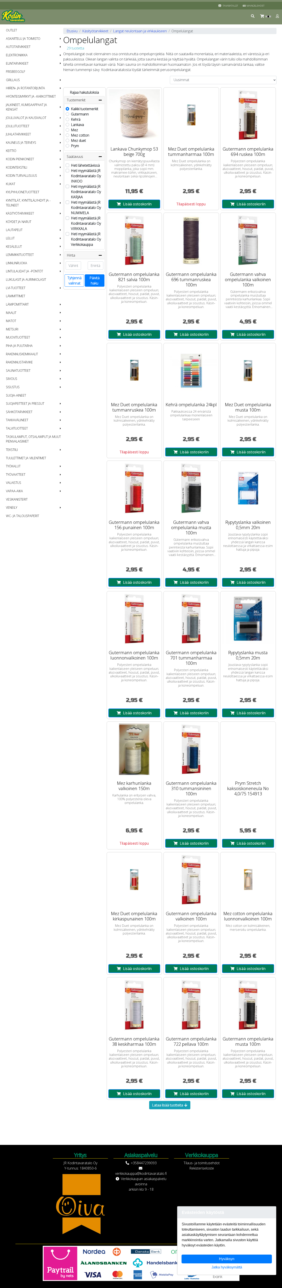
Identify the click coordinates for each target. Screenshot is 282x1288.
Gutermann (80, 114)
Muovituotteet (18, 337)
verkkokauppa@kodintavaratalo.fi (141, 1173)
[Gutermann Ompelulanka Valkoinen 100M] (191, 879)
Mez (74, 130)
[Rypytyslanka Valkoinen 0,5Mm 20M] (248, 488)
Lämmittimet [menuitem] (15, 296)
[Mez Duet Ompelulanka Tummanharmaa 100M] (191, 115)
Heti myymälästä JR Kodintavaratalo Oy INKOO (86, 176)
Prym (75, 145)
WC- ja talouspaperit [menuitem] (22, 516)
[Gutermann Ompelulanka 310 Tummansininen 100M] (191, 749)
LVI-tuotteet (15, 288)
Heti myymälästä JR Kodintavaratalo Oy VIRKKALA (86, 223)
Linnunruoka (16, 263)
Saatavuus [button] (75, 156)
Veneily (11, 507)
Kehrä (75, 119)
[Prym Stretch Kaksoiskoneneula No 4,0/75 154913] (248, 749)
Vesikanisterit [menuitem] (17, 499)
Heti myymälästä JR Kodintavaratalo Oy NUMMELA (86, 207)
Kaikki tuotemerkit (84, 108)
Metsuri (12, 329)
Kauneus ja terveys (21, 142)
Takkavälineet (17, 420)
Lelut (10, 238)
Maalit (11, 313)
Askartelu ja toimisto (23, 38)
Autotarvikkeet (18, 47)
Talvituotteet (17, 428)
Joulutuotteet (17, 126)
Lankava (77, 124)
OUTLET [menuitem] (11, 30)
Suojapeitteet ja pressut (25, 403)
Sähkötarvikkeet (19, 412)
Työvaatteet (15, 474)
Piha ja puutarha (19, 346)
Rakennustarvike (19, 362)
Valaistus (13, 483)
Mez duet (78, 140)
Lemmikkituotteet (20, 255)
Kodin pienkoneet (20, 159)
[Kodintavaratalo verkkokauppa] (13, 16)
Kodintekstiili (16, 167)
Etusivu (72, 31)
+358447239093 (144, 1162)
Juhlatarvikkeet (18, 134)
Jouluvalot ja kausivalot (26, 118)
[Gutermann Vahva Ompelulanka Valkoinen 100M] (248, 240)
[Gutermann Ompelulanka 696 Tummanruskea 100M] (191, 240)
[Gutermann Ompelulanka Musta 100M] (248, 1005)
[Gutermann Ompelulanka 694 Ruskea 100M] (248, 115)
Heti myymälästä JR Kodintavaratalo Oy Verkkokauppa (86, 239)
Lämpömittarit (17, 304)
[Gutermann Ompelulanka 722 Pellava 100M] (191, 1005)
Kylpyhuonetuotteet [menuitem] (22, 192)
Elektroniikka (17, 55)
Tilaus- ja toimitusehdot (202, 1162)
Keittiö (11, 151)
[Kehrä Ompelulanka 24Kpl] (191, 370)
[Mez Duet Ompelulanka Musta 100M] (248, 370)
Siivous (11, 379)
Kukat (10, 184)
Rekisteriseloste (201, 1168)
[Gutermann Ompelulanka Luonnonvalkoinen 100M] (134, 619)
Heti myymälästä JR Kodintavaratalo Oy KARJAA (86, 191)
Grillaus (13, 80)
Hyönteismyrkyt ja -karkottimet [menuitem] (31, 96)
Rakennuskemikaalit (22, 354)
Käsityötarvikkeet (20, 213)
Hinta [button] (71, 255)
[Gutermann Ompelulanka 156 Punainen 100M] (134, 488)
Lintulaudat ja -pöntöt (24, 271)
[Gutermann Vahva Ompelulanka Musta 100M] (191, 488)
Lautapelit (14, 230)
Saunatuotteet (18, 370)
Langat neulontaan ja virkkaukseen (140, 31)
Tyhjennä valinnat (74, 280)
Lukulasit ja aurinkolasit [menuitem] (26, 279)
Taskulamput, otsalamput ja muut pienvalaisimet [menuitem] (33, 439)
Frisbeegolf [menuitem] (15, 71)
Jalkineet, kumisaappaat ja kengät (26, 107)
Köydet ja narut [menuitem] (18, 222)
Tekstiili (12, 450)
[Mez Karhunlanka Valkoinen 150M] (134, 749)
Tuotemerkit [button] (76, 100)
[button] (253, 16)
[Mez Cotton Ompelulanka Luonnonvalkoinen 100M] (248, 879)
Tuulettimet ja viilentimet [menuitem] (26, 458)
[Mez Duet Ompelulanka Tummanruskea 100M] (134, 370)
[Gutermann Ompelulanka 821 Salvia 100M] (134, 240)
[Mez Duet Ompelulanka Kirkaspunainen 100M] (134, 879)
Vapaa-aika (14, 491)
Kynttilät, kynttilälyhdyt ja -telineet (28, 202)
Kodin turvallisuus (21, 175)
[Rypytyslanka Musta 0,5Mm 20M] (248, 619)
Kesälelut (14, 246)
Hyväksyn (226, 1259)
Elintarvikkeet (17, 63)
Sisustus (13, 387)
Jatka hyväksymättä (227, 1267)
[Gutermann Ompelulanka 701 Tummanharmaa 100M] (191, 619)
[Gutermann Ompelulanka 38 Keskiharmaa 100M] (134, 1005)
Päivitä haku (94, 280)
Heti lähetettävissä (85, 165)
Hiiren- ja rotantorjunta (25, 88)
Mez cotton (80, 135)
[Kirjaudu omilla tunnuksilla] (277, 16)
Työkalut (13, 466)
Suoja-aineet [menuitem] (16, 395)
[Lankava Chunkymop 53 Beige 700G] (134, 115)
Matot (11, 321)
